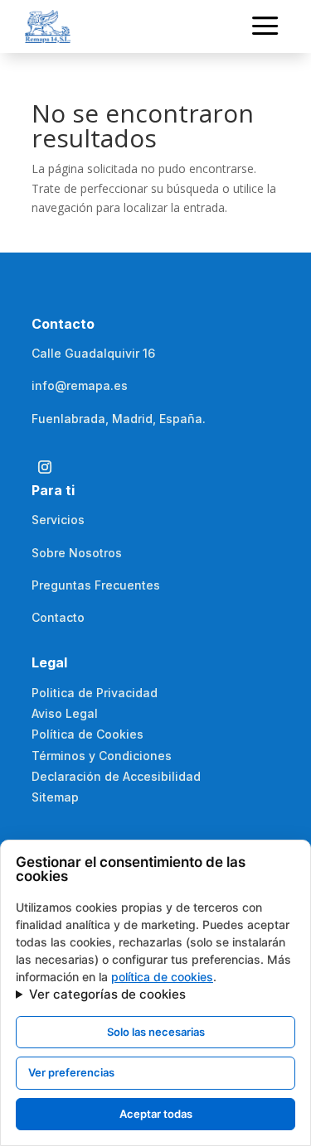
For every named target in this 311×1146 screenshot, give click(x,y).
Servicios (58, 520)
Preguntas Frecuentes (96, 585)
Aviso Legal (65, 713)
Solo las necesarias (156, 1031)
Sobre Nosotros (77, 553)
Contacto (58, 617)
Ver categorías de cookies (107, 994)
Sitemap (55, 797)
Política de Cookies (87, 734)
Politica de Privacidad (95, 693)
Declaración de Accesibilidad (116, 776)
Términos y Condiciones (102, 756)
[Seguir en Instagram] (45, 467)
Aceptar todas (155, 1113)
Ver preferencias (71, 1072)
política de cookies (162, 977)
